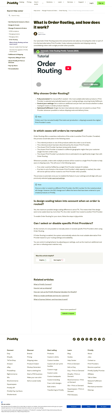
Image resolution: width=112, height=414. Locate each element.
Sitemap (91, 390)
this (76, 216)
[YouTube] (103, 339)
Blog (69, 353)
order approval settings (56, 178)
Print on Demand (73, 364)
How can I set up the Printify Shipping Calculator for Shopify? (55, 292)
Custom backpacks (54, 376)
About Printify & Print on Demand (16, 61)
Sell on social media (34, 381)
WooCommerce (12, 381)
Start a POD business (34, 374)
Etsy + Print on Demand (75, 370)
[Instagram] (86, 339)
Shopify (9, 357)
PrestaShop (11, 370)
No (58, 260)
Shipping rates (32, 360)
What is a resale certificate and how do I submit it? (51, 296)
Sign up (101, 3)
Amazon (10, 364)
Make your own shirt (34, 377)
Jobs (89, 357)
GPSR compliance (14, 31)
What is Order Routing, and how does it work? (18, 43)
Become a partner (94, 367)
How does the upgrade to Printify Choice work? (18, 50)
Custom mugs (52, 369)
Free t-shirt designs (54, 383)
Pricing (29, 2)
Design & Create (13, 25)
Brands (29, 353)
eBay (8, 367)
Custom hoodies (53, 360)
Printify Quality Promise (96, 370)
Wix (8, 377)
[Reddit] (95, 339)
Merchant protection (95, 387)
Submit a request (68, 313)
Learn (60, 2)
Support (81, 2)
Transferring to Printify (55, 390)
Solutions (49, 2)
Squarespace (11, 384)
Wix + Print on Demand (75, 385)
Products (50, 353)
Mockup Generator (34, 367)
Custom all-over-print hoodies (55, 365)
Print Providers (93, 364)
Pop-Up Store (13, 65)
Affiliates (91, 374)
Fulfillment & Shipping (15, 54)
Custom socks (52, 373)
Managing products (14, 34)
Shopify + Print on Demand (73, 375)
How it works (36, 3)
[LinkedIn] (91, 339)
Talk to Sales (92, 377)
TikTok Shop (11, 360)
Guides (70, 357)
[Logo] (12, 3)
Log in (91, 3)
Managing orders (13, 37)
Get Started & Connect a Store (18, 22)
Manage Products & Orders (17, 28)
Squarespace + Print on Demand (75, 390)
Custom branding (53, 380)
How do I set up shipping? (43, 288)
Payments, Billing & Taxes (16, 57)
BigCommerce (12, 374)
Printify (37, 10)
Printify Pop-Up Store (14, 391)
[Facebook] (82, 339)
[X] (99, 339)
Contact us (91, 360)
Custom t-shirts (53, 357)
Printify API (11, 388)
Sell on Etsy (71, 367)
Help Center (71, 360)
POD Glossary (72, 395)
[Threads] (78, 339)
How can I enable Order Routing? (18, 47)
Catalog (21, 2)
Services (70, 2)
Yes (43, 260)
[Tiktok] (74, 339)
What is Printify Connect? (43, 284)
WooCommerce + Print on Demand (75, 381)
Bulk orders (51, 387)
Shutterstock (11, 394)
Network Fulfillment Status (95, 382)
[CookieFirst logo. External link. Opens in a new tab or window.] (2, 402)
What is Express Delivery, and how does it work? (51, 299)
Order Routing (13, 39)
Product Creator (33, 364)
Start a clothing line (34, 370)
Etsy (8, 353)
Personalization (13, 69)
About (90, 353)
